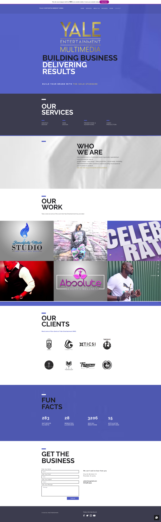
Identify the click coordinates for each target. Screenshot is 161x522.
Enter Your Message (47, 484)
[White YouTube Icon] (94, 515)
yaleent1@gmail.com (90, 481)
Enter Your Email (46, 474)
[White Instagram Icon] (90, 515)
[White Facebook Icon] (84, 515)
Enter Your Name (46, 469)
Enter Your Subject (47, 479)
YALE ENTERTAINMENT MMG (51, 8)
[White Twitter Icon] (87, 515)
